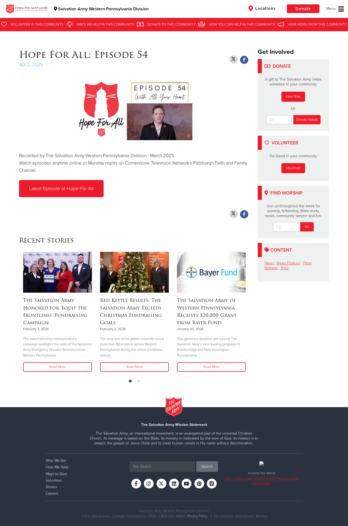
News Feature (288, 263)
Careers (52, 493)
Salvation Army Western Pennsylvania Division (103, 9)
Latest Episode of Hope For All (61, 188)
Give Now (293, 96)
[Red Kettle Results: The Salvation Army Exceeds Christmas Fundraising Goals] (134, 272)
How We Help (57, 467)
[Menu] (335, 9)
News (269, 263)
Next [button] (248, 313)
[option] (57, 312)
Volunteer (293, 168)
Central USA (242, 478)
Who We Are (56, 460)
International (261, 483)
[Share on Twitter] (233, 59)
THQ (284, 268)
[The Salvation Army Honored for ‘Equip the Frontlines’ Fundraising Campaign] (57, 272)
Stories (51, 487)
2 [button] (138, 381)
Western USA (288, 478)
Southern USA (265, 478)
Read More (57, 367)
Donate (303, 8)
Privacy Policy (197, 516)
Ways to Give (56, 474)
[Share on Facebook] (244, 60)
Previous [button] (20, 313)
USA (227, 478)
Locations (265, 8)
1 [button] (130, 381)
